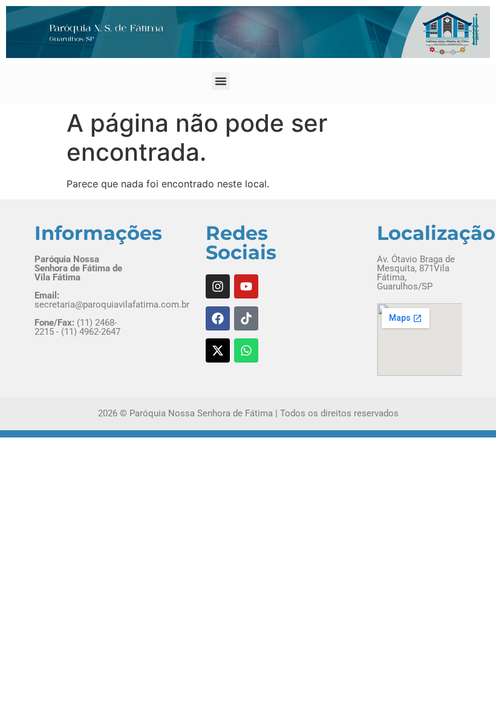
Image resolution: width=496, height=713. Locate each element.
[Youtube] (246, 286)
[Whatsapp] (246, 350)
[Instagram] (218, 286)
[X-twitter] (218, 350)
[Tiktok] (246, 318)
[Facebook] (218, 318)
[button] (221, 81)
